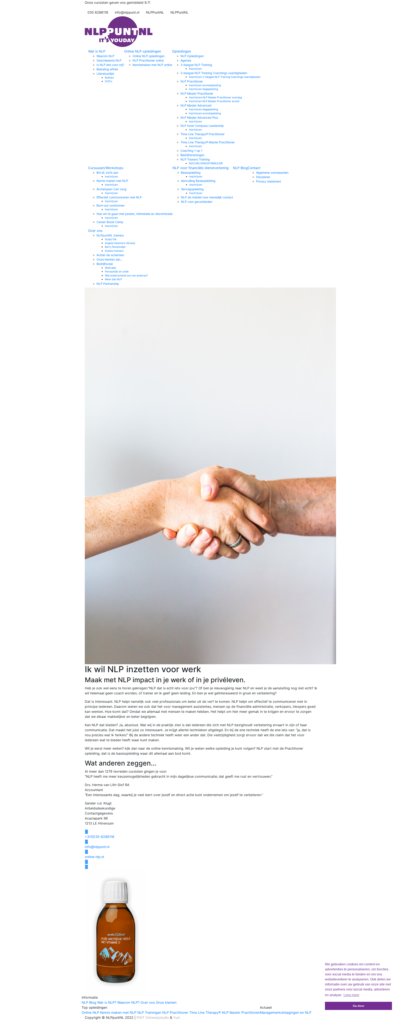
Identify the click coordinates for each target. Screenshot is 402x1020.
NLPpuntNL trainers (110, 235)
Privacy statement (268, 181)
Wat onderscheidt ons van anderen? (126, 275)
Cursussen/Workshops (105, 168)
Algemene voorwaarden (272, 172)
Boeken (109, 77)
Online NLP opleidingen (142, 51)
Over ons (95, 231)
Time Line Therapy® (205, 1012)
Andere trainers (114, 250)
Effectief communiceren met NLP (119, 197)
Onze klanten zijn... (110, 259)
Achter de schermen (110, 255)
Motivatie (110, 267)
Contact (254, 168)
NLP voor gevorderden (196, 201)
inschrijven (195, 129)
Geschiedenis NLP (109, 60)
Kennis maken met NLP (112, 180)
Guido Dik (111, 239)
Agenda (185, 60)
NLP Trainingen (149, 1012)
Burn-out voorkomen (111, 205)
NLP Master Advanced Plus (199, 117)
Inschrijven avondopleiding (205, 85)
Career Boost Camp (110, 222)
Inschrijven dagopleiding (203, 89)
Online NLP (90, 1012)
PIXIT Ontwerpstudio (153, 1017)
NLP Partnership (108, 283)
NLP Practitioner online (148, 60)
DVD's (108, 81)
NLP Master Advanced (195, 105)
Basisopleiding (191, 172)
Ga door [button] (358, 1005)
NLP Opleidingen (192, 56)
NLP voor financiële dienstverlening (201, 168)
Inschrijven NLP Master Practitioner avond (214, 101)
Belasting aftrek (107, 69)
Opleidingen (181, 51)
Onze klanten (166, 1002)
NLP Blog (240, 168)
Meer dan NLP (113, 279)
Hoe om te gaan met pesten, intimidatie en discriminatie (135, 214)
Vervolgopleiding (192, 189)
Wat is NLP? (106, 1002)
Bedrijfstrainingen (192, 155)
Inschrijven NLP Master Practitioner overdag (215, 97)
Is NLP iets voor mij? (110, 65)
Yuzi (176, 1017)
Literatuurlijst (105, 73)
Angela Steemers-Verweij (120, 243)
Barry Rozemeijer (115, 246)
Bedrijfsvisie (105, 264)
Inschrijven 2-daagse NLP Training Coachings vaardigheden (224, 76)
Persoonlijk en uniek (117, 271)
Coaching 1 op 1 (191, 150)
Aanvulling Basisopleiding (198, 180)
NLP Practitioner (191, 81)
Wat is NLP (96, 51)
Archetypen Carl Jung (111, 189)
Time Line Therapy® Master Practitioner (207, 142)
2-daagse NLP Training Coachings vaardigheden (213, 73)
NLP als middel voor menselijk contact (207, 197)
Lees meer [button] (351, 995)
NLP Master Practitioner (196, 93)
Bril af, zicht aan (107, 172)
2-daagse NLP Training (196, 65)
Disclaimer (263, 177)
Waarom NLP (105, 56)
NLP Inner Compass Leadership (202, 125)
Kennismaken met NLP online (152, 65)
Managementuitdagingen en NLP (285, 1012)
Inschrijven (195, 68)
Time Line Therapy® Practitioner (202, 134)
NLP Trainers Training (195, 159)
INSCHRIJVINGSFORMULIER (206, 163)
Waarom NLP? (128, 1002)
